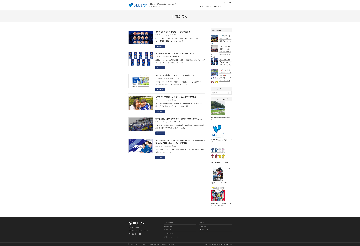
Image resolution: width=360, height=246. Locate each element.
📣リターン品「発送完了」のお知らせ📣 (225, 72)
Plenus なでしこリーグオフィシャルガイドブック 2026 (221, 204)
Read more (160, 46)
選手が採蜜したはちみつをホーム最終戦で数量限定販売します (179, 119)
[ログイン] (224, 2)
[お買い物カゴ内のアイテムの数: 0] (230, 2)
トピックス (173, 35)
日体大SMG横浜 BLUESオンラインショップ (162, 4)
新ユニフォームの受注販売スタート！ (225, 80)
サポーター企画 (174, 56)
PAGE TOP (351, 237)
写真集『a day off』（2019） (220, 183)
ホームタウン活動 (175, 121)
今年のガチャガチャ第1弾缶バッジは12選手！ (172, 32)
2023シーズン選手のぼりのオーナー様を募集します (175, 75)
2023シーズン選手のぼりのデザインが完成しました (175, 53)
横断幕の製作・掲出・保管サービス (221, 118)
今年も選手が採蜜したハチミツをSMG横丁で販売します (176, 97)
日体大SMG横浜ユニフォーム (219, 162)
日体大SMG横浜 (133, 228)
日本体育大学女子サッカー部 (138, 230)
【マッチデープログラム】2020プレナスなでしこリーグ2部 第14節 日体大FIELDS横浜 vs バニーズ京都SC (180, 141)
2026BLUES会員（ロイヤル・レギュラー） (221, 141)
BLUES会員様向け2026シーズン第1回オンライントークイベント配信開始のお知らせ (221, 52)
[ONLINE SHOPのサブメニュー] (222, 7)
